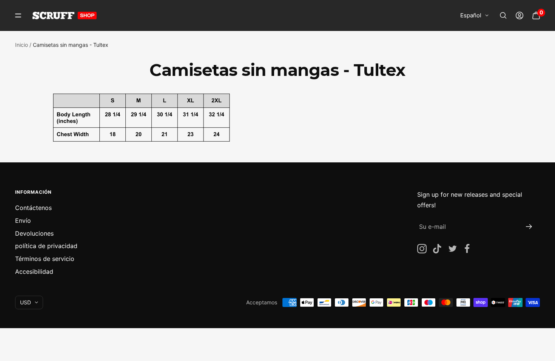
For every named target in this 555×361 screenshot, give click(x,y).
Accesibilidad (34, 271)
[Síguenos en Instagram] (422, 248)
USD (25, 302)
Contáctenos (33, 207)
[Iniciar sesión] (519, 15)
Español (470, 15)
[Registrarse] (529, 226)
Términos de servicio (44, 258)
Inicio (21, 45)
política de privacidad (46, 246)
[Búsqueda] (503, 15)
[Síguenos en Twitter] (452, 248)
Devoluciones (34, 233)
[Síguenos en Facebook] (467, 248)
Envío (23, 220)
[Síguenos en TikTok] (437, 248)
